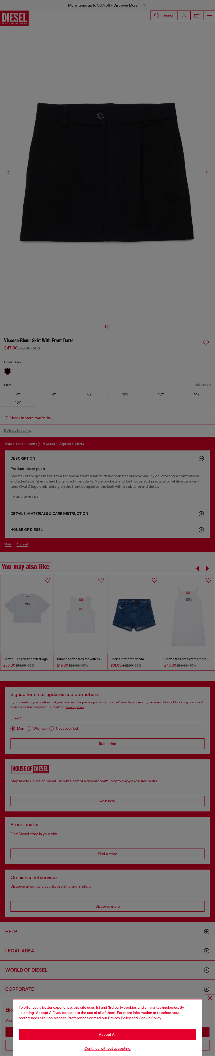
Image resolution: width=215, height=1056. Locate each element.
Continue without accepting (107, 1048)
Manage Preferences (70, 1018)
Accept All (107, 1034)
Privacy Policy (119, 1018)
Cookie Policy (150, 1018)
